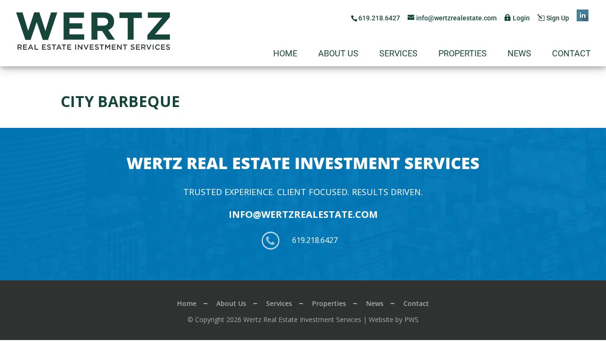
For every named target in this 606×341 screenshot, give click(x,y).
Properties (462, 54)
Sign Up (557, 18)
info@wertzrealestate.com (303, 214)
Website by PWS (394, 319)
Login (521, 18)
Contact (571, 54)
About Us (338, 54)
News (519, 54)
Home (285, 54)
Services (398, 54)
